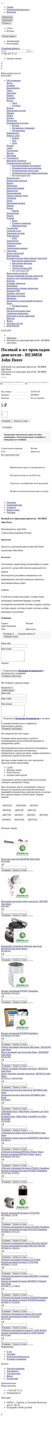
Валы (14, 221)
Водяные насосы (20, 306)
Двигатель (11, 251)
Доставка (11, 512)
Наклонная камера (15, 188)
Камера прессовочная (17, 180)
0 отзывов (7, 427)
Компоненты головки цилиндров (22, 288)
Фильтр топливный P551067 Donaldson (19, 991)
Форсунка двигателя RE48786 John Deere (20, 859)
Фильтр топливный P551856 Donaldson (19, 1033)
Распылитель (13, 213)
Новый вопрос (8, 690)
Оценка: (5, 663)
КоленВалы (12, 286)
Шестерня (11, 155)
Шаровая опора (19, 226)
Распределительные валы (18, 311)
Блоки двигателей (15, 253)
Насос (9, 303)
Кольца (10, 108)
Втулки (15, 125)
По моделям (12, 1378)
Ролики (10, 145)
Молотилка (12, 185)
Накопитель (12, 190)
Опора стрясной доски (17, 195)
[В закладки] (2, 377)
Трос (14, 140)
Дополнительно (8, 1383)
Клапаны (11, 98)
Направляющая (14, 193)
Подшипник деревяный (23, 128)
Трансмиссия (13, 236)
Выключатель (13, 88)
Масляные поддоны (16, 296)
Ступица (16, 105)
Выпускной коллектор (17, 273)
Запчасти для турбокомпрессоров (22, 278)
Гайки (9, 90)
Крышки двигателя (16, 293)
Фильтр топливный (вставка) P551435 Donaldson (24, 1229)
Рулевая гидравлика (21, 223)
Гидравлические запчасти (19, 163)
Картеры (11, 281)
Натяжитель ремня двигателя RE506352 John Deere (25, 1138)
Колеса (10, 100)
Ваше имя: (6, 643)
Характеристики (14, 505)
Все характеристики (10, 454)
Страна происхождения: (12, 533)
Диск (14, 103)
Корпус (10, 183)
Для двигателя (13, 1373)
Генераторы (17, 266)
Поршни (11, 308)
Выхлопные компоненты (24, 261)
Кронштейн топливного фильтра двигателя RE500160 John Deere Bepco (21, 947)
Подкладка (12, 120)
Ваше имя (5, 693)
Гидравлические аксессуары (25, 170)
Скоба (9, 148)
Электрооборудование (17, 248)
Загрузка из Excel (15, 323)
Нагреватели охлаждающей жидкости (24, 301)
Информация (7, 1347)
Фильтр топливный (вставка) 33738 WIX (20, 1213)
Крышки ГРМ (13, 291)
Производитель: (8, 529)
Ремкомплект (13, 133)
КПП (14, 238)
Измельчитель (13, 178)
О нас (9, 1351)
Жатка (10, 321)
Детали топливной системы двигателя (25, 276)
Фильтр (10, 153)
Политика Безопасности (18, 9)
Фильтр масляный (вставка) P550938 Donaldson (23, 1300)
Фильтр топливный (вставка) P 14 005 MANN (22, 1333)
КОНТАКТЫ (13, 326)
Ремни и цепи (13, 135)
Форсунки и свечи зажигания (20, 316)
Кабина (10, 95)
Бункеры (11, 85)
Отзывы (11, 507)
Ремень (15, 138)
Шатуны (11, 318)
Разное (10, 208)
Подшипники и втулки (17, 123)
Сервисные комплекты (17, 313)
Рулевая (10, 218)
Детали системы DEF (22, 268)
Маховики (11, 298)
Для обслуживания (15, 1368)
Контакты (11, 12)
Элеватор (11, 246)
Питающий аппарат (16, 203)
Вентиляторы (13, 256)
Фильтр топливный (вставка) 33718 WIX (20, 1316)
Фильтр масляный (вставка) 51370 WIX (19, 1262)
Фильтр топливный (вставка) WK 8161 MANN (23, 1246)
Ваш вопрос (6, 704)
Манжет (10, 113)
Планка (10, 118)
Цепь (14, 143)
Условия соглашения (16, 1359)
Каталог (5, 1364)
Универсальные (14, 243)
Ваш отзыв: (6, 649)
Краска (15, 210)
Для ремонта (12, 158)
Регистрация (12, 43)
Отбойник (11, 198)
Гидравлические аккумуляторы (26, 168)
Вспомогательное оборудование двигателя (27, 258)
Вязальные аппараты (16, 160)
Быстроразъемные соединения (26, 165)
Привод (10, 205)
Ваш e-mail (6, 698)
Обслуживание (14, 80)
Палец (10, 200)
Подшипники (18, 130)
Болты (10, 83)
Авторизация (13, 41)
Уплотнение (12, 150)
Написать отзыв (11, 636)
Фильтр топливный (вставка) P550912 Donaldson (24, 1170)
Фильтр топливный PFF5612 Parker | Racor (21, 1154)
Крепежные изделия (16, 110)
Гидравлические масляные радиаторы (30, 173)
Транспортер (13, 241)
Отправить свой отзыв (11, 676)
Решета (10, 216)
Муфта (10, 115)
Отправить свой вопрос (12, 729)
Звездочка (11, 93)
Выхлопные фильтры (22, 263)
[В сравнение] (5, 377)
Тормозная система (16, 233)
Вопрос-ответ (13, 510)
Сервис (10, 7)
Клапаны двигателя (16, 283)
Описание (11, 502)
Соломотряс (12, 228)
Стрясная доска (14, 231)
